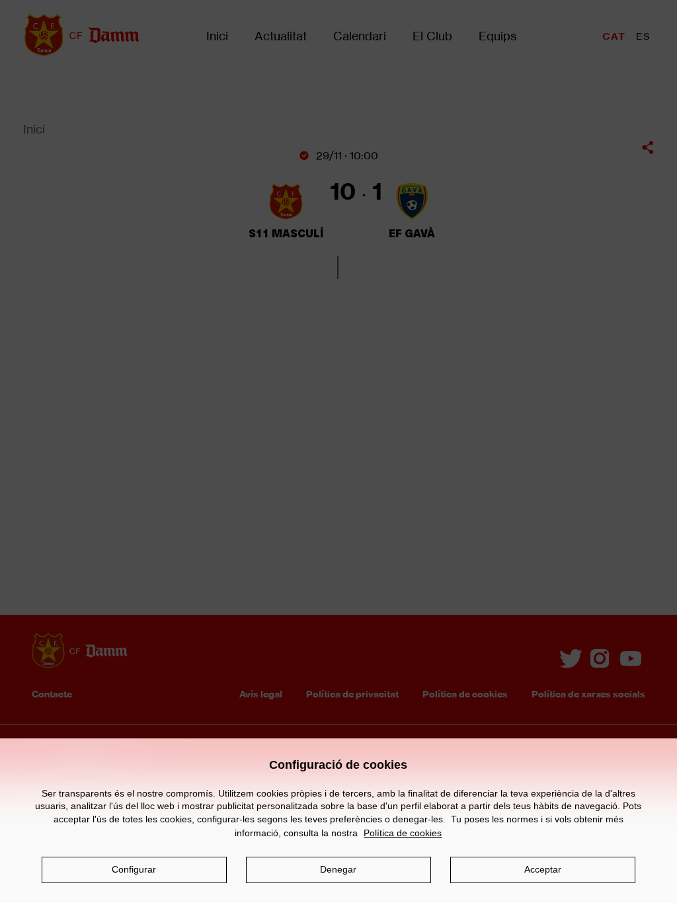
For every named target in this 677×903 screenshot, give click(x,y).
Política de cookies (403, 833)
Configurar (134, 869)
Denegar (338, 869)
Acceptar (542, 869)
